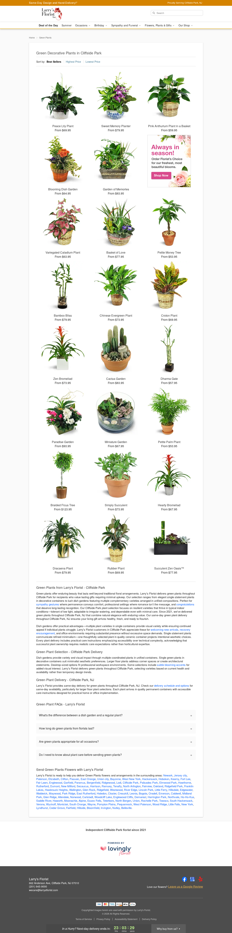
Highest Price (73, 61)
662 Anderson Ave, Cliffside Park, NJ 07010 (54, 883)
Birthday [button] (99, 25)
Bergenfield (93, 782)
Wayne (91, 804)
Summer (67, 25)
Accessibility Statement (126, 919)
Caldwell (176, 793)
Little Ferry (161, 790)
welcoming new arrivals (164, 629)
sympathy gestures (47, 604)
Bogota (143, 793)
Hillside (81, 808)
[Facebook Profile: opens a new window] (184, 879)
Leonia (133, 793)
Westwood (116, 790)
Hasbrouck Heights (56, 790)
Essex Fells (94, 800)
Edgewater (186, 790)
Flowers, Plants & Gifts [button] (158, 25)
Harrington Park (157, 797)
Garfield (68, 782)
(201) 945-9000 (38, 886)
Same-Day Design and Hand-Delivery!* (53, 3)
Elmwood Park (168, 782)
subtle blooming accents (171, 665)
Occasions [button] (81, 25)
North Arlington (132, 786)
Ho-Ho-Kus (187, 797)
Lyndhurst (42, 808)
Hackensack (149, 779)
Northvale (173, 797)
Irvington (106, 808)
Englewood (55, 782)
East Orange (88, 779)
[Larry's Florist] (55, 14)
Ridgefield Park (174, 786)
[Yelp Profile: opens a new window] (200, 879)
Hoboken (164, 779)
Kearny (175, 779)
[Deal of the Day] (169, 161)
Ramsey (107, 786)
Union (136, 800)
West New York (131, 779)
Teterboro (108, 800)
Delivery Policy (149, 919)
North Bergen (123, 800)
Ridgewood (108, 782)
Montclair (62, 804)
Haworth (58, 800)
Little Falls (174, 804)
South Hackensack (181, 800)
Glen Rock (89, 790)
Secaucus (83, 786)
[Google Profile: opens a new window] (192, 879)
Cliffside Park (130, 782)
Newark (168, 775)
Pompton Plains (106, 804)
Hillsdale (174, 790)
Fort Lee (185, 779)
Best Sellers (54, 61)
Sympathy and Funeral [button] (125, 25)
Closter (112, 793)
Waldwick (41, 793)
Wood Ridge (159, 804)
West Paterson (142, 804)
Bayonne (115, 779)
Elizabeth (53, 779)
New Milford (68, 786)
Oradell (153, 793)
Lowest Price (93, 61)
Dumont (55, 786)
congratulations (185, 604)
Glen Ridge (50, 797)
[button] (222, 917)
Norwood (75, 797)
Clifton (64, 779)
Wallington (75, 790)
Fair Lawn (42, 782)
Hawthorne (184, 782)
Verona (40, 804)
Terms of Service (84, 919)
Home (32, 37)
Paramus (79, 782)
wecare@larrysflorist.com (43, 890)
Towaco (163, 800)
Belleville (126, 808)
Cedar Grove (57, 808)
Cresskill (123, 793)
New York (187, 804)
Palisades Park (149, 782)
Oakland (158, 786)
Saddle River (43, 800)
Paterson (41, 779)
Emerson (164, 793)
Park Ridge (68, 793)
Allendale (63, 797)
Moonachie (70, 800)
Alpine (82, 800)
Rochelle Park (149, 800)
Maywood (55, 793)
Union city (103, 779)
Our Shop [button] (184, 25)
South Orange (77, 804)
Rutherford (42, 786)
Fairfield (70, 808)
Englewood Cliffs (123, 797)
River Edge (130, 790)
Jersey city (180, 775)
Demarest (140, 797)
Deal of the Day (48, 25)
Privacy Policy (103, 919)
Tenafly (117, 786)
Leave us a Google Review (185, 887)
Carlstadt (87, 797)
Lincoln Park (146, 790)
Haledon (102, 793)
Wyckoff (51, 804)
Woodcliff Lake (103, 797)
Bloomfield (93, 808)
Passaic (74, 779)
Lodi (118, 782)
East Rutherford (86, 793)
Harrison (95, 786)
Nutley (116, 808)
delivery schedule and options (171, 685)
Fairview (147, 786)
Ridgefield (103, 790)
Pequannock (124, 804)
